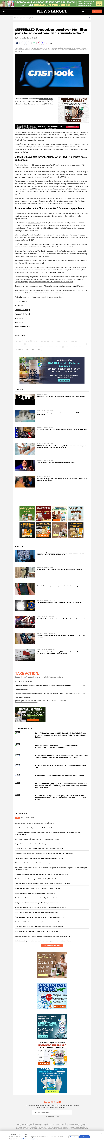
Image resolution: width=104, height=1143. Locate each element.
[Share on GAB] (34, 43)
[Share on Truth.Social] (43, 43)
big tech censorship (39, 48)
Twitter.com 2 (20, 322)
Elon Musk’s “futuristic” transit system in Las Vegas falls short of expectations (62, 619)
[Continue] (70, 1112)
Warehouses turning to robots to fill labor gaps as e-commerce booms (59, 569)
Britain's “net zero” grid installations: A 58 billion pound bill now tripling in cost (37, 888)
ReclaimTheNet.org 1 (22, 310)
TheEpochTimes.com (22, 327)
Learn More (73, 1137)
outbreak (57, 49)
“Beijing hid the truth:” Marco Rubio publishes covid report (56, 462)
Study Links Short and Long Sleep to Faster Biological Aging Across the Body (37, 931)
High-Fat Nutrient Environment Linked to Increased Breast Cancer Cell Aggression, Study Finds (42, 883)
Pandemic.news (25, 297)
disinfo (22, 49)
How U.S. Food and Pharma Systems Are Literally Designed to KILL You (35, 828)
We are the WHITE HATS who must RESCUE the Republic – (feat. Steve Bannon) (62, 429)
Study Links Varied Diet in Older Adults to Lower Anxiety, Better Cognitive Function (39, 926)
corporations (79, 48)
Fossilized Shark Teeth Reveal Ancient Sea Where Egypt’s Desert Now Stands (37, 898)
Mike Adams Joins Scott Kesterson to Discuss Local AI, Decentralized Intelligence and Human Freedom (56, 746)
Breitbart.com (19, 306)
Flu (31, 49)
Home (16, 25)
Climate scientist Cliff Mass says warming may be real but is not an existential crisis (39, 922)
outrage (62, 49)
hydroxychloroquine (38, 49)
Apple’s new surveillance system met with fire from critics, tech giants (59, 602)
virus (20, 51)
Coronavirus (24, 25)
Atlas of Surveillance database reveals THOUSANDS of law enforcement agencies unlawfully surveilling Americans (60, 553)
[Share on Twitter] (26, 43)
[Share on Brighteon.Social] (17, 43)
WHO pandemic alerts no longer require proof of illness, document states (36, 903)
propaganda (74, 49)
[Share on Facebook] (21, 43)
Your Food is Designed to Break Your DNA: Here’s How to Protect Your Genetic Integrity (40, 907)
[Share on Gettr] (47, 43)
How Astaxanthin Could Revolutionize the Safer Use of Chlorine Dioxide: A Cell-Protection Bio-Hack (44, 853)
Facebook (27, 49)
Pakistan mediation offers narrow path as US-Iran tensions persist (34, 863)
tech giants (30, 350)
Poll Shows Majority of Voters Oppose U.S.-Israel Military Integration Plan (36, 879)
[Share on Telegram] (30, 43)
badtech (21, 48)
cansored (58, 48)
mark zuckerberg (49, 49)
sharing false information (68, 237)
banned (26, 48)
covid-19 (85, 48)
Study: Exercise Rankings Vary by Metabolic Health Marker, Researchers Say (37, 912)
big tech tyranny (50, 48)
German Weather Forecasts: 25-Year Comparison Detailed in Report (34, 823)
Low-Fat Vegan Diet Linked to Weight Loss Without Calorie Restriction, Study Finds (39, 848)
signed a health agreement (65, 286)
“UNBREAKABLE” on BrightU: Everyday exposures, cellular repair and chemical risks (39, 917)
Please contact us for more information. (26, 702)
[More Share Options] (51, 43)
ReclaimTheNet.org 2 (22, 314)
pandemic (68, 49)
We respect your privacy (52, 1116)
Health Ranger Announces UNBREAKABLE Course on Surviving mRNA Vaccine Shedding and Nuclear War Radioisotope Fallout (61, 756)
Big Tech (31, 48)
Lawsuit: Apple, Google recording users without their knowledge (58, 586)
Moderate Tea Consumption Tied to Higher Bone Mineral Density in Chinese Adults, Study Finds (42, 936)
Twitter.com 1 (20, 318)
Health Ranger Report (22, 728)
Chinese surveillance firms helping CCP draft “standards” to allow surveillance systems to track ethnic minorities (58, 652)
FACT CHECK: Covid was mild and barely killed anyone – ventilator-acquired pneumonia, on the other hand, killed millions (61, 446)
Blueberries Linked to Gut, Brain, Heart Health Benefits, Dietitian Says (35, 893)
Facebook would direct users (52, 244)
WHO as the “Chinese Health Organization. (50, 272)
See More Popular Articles (52, 945)
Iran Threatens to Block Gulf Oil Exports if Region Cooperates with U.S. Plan (37, 839)
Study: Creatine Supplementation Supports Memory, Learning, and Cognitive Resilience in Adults (43, 941)
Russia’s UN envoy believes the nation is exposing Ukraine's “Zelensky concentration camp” (42, 874)
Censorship (64, 48)
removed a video (34, 223)
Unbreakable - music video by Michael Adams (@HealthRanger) (59, 775)
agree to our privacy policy (28, 1139)
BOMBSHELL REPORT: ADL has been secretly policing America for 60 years (61, 396)
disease (17, 49)
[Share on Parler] (38, 43)
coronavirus (71, 48)
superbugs (81, 49)
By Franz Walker (21, 38)
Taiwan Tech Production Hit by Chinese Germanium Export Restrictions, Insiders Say (39, 858)
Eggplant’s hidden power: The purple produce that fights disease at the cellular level (39, 844)
